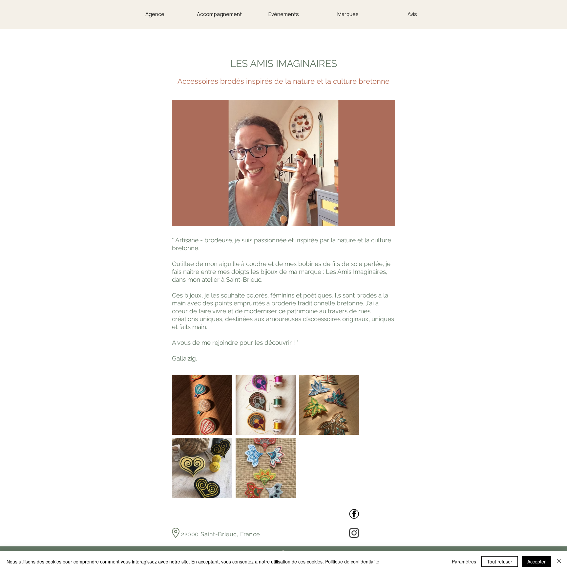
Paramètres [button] (464, 561)
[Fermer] (559, 561)
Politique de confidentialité (352, 561)
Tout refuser (499, 561)
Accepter (536, 561)
